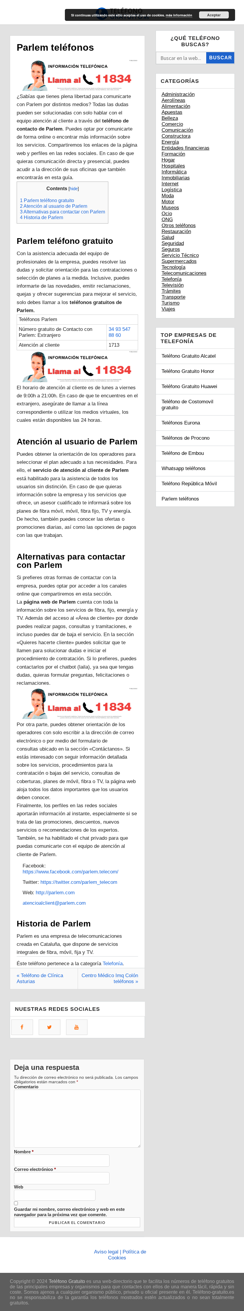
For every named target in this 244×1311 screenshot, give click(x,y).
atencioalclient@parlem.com (54, 903)
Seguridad (173, 243)
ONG (167, 219)
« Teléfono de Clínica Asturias (40, 978)
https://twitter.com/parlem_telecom (78, 882)
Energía (170, 142)
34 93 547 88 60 (119, 332)
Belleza (170, 118)
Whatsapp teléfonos (184, 468)
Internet (170, 184)
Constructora (176, 136)
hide (74, 188)
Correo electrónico (35, 1169)
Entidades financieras (185, 148)
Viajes (168, 309)
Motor (168, 201)
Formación (173, 154)
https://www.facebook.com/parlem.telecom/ (70, 872)
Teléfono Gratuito (67, 1281)
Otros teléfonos (179, 225)
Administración (178, 94)
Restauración (176, 231)
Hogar (168, 160)
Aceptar (214, 15)
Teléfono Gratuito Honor (188, 371)
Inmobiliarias (176, 178)
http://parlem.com (55, 892)
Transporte (173, 297)
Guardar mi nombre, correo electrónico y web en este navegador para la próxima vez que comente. (69, 1212)
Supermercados (179, 261)
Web (18, 1186)
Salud (168, 237)
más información (179, 15)
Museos (170, 207)
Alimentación (176, 106)
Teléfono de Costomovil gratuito (187, 404)
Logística (172, 190)
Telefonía (113, 963)
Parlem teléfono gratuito (47, 200)
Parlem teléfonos (180, 499)
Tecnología (173, 267)
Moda (168, 196)
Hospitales (173, 166)
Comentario (26, 1086)
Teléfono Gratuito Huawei (189, 386)
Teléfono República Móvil (189, 483)
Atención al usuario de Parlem (53, 206)
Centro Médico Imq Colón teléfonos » (110, 978)
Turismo (170, 303)
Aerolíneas (173, 100)
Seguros (171, 249)
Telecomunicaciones (184, 273)
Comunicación (177, 130)
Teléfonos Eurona (181, 423)
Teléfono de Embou (183, 453)
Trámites (171, 291)
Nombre (24, 1151)
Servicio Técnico (180, 255)
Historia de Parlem (41, 217)
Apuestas (172, 112)
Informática (174, 172)
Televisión (173, 285)
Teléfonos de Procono (185, 438)
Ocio (167, 213)
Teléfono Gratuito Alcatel (189, 356)
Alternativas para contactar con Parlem (62, 211)
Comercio (172, 124)
